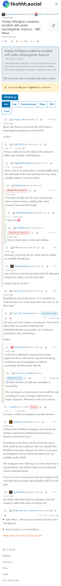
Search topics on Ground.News (22, 529)
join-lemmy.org (10, 580)
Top (14, 104)
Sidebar (8, 97)
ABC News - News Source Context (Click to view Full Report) (30, 521)
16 (6, 41)
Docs (5, 568)
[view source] (37, 41)
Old (51, 104)
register (33, 87)
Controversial (28, 104)
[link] (11, 41)
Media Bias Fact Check (15, 536)
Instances (7, 562)
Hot (6, 104)
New (43, 104)
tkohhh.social (25, 4)
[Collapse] (5, 119)
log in (22, 87)
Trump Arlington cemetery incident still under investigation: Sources (28, 53)
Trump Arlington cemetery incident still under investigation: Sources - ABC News (21, 27)
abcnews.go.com (9, 36)
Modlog (6, 556)
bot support (36, 536)
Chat (6, 111)
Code (5, 574)
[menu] (56, 4)
